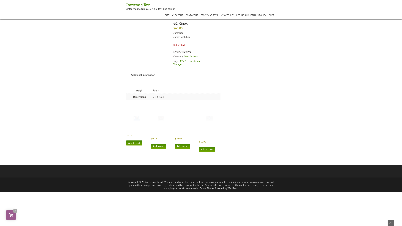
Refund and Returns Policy (251, 15)
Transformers (191, 56)
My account (227, 15)
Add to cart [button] (134, 143)
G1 (186, 61)
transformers (195, 61)
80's (181, 61)
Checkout (177, 15)
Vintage (177, 64)
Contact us (192, 15)
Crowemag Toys (209, 15)
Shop (271, 15)
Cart (167, 15)
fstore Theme (207, 188)
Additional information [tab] (143, 74)
